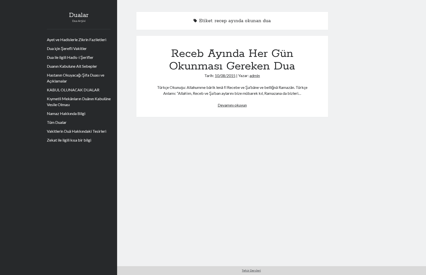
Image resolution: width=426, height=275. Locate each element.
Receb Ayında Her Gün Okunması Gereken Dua (232, 60)
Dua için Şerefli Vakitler (67, 48)
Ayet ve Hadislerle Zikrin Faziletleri (76, 39)
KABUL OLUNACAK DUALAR (73, 89)
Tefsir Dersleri (251, 270)
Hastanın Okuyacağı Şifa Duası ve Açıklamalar (75, 78)
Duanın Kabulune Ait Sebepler (72, 66)
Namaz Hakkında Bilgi (66, 113)
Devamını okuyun (232, 105)
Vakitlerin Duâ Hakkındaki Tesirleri (76, 131)
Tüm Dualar (57, 122)
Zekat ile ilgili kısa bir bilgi (69, 140)
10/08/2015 (225, 75)
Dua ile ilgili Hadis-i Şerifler (70, 57)
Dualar (79, 15)
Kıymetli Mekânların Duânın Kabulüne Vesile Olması (79, 101)
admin (254, 75)
